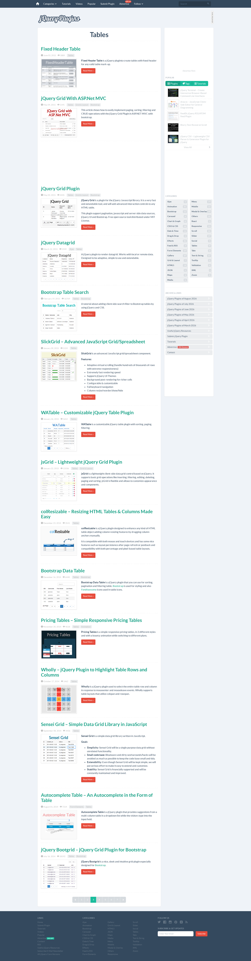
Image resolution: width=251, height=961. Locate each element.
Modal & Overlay (201, 211)
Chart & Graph (176, 221)
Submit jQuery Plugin (177, 336)
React (201, 221)
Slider (201, 236)
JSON (176, 270)
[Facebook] (164, 922)
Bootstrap (95, 105)
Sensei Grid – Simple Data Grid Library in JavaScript (94, 724)
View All (188, 147)
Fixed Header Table (60, 48)
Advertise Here (189, 71)
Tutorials (66, 3)
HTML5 (176, 265)
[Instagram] (170, 922)
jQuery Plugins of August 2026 (182, 298)
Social (201, 241)
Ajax (72, 249)
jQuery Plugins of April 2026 (180, 320)
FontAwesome (89, 589)
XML (201, 270)
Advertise (125, 3)
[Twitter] (159, 922)
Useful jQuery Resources (179, 331)
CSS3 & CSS (176, 226)
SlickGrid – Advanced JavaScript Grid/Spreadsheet (93, 341)
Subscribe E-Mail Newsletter (50, 951)
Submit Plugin (107, 3)
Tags (187, 83)
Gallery (176, 255)
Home (40, 922)
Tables (70, 55)
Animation (86, 627)
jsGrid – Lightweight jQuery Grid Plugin (81, 462)
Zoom (201, 275)
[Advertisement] (99, 162)
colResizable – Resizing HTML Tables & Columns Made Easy (97, 514)
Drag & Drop (176, 236)
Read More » (88, 71)
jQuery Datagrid (58, 242)
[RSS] (186, 922)
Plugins (174, 83)
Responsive (201, 226)
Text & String (201, 255)
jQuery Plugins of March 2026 (181, 325)
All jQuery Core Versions (48, 954)
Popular (92, 3)
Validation (201, 265)
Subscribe (202, 934)
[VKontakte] (181, 922)
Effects (176, 241)
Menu (201, 201)
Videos (79, 3)
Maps (176, 275)
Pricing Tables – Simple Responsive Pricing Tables (91, 620)
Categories (49, 3)
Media (176, 280)
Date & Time (176, 231)
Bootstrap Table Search (65, 292)
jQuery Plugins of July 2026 (180, 304)
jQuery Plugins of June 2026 (180, 309)
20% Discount (183, 347)
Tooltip (201, 260)
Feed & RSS (176, 245)
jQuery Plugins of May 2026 (180, 315)
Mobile (201, 206)
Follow (137, 3)
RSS (39, 944)
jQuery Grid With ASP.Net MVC (73, 98)
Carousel (176, 216)
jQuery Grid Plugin (60, 188)
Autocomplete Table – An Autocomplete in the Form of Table (97, 797)
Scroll (201, 231)
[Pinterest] (175, 922)
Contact (171, 352)
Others (201, 216)
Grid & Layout (82, 105)
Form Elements (77, 807)
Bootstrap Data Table (63, 570)
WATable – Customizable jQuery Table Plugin (87, 412)
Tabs (201, 250)
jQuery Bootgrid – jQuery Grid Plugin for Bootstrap (93, 849)
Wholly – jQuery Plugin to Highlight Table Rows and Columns (94, 672)
